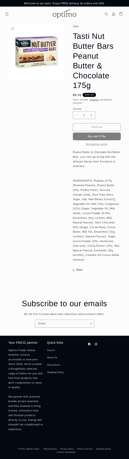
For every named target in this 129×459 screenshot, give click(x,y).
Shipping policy (103, 449)
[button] (7, 13)
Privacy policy (67, 449)
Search (51, 350)
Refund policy (50, 449)
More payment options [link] (97, 144)
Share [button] (79, 269)
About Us (52, 357)
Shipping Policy (55, 372)
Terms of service (85, 449)
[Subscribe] (90, 323)
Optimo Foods (32, 449)
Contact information (66, 452)
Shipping (94, 100)
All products (53, 365)
